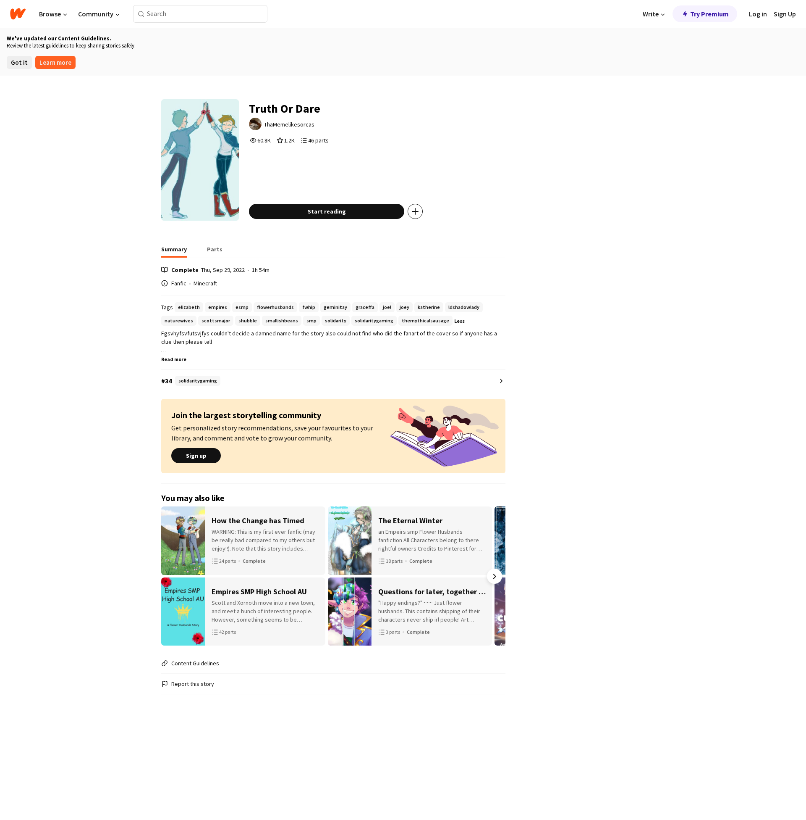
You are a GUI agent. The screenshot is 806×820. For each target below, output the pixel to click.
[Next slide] (494, 576)
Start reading (327, 211)
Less (459, 321)
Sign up (196, 455)
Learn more (55, 62)
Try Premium (709, 14)
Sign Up (785, 14)
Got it (19, 62)
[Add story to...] (415, 211)
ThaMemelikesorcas (289, 124)
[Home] (18, 14)
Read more (173, 359)
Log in (758, 14)
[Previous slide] (172, 576)
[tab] (174, 252)
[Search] (141, 14)
